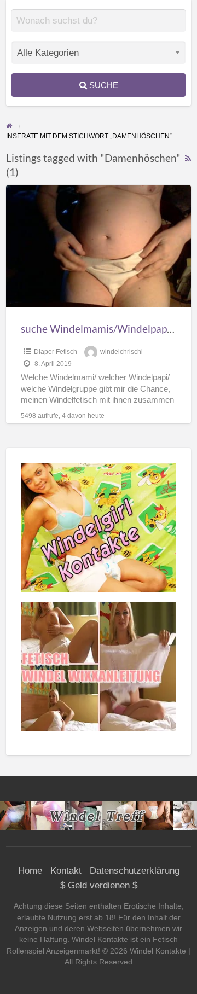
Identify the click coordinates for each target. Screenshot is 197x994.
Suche (102, 85)
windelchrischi (121, 352)
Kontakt (66, 870)
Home (30, 870)
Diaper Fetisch (55, 352)
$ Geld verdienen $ (98, 885)
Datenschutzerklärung (134, 870)
